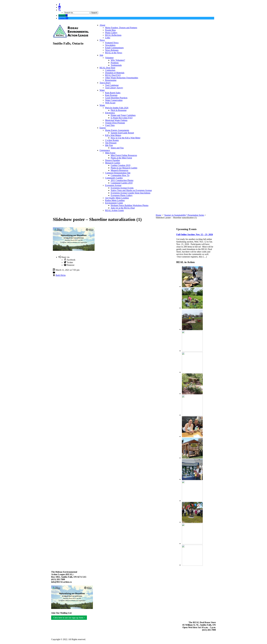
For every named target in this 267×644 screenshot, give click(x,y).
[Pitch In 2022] (192, 286)
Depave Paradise (112, 160)
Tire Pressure (111, 143)
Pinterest (70, 265)
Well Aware (110, 103)
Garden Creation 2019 (120, 165)
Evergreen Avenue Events (122, 188)
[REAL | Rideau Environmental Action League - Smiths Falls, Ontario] (71, 35)
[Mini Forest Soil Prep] (192, 329)
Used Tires (110, 125)
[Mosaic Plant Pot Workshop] (192, 565)
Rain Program (111, 95)
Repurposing (110, 80)
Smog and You (117, 148)
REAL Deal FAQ (113, 75)
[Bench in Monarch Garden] (192, 393)
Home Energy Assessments (117, 130)
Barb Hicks (61, 275)
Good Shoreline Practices (116, 98)
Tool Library (105, 83)
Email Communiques (114, 47)
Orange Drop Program (115, 123)
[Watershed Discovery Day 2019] (192, 415)
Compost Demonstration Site (117, 173)
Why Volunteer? (118, 60)
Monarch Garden (112, 163)
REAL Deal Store (107, 67)
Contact (62, 18)
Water (102, 90)
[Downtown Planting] (192, 351)
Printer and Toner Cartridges (123, 115)
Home (158, 215)
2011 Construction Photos (122, 180)
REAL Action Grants (114, 210)
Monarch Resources (119, 170)
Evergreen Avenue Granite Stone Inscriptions (130, 193)
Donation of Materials (114, 72)
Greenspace (105, 150)
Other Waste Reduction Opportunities (121, 78)
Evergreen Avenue (113, 185)
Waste (102, 105)
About (102, 25)
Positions (115, 62)
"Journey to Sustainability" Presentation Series (184, 215)
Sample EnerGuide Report (122, 133)
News (102, 40)
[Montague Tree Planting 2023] (192, 308)
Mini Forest (110, 153)
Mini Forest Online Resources (124, 155)
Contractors (110, 70)
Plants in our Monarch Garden (124, 168)
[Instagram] (59, 7)
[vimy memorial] (192, 522)
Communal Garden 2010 (122, 183)
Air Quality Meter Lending (117, 198)
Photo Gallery (111, 32)
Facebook (70, 260)
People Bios (110, 30)
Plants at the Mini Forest (121, 158)
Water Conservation (114, 100)
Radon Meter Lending (115, 200)
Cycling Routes (112, 140)
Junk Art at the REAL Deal (123, 208)
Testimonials (116, 65)
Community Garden (114, 178)
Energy (103, 128)
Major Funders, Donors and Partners (121, 27)
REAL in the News (113, 52)
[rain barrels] (192, 543)
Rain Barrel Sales (112, 93)
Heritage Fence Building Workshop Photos (129, 205)
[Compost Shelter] (192, 458)
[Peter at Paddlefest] (192, 479)
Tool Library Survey (114, 88)
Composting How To (120, 175)
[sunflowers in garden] (192, 500)
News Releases (111, 50)
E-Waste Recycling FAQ (122, 118)
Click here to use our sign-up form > (69, 617)
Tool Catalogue (112, 85)
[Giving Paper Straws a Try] (192, 436)
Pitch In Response (119, 110)
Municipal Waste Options (116, 120)
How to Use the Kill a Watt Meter (125, 138)
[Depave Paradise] (192, 372)
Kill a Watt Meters (113, 135)
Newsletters (110, 45)
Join (101, 55)
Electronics (110, 113)
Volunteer (109, 57)
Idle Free (109, 145)
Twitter (69, 262)
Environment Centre (114, 203)
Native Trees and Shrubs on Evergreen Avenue (131, 190)
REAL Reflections (113, 35)
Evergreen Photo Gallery (122, 195)
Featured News (111, 42)
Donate (61, 15)
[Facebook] (59, 4)
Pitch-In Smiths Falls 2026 (116, 108)
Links (107, 37)
